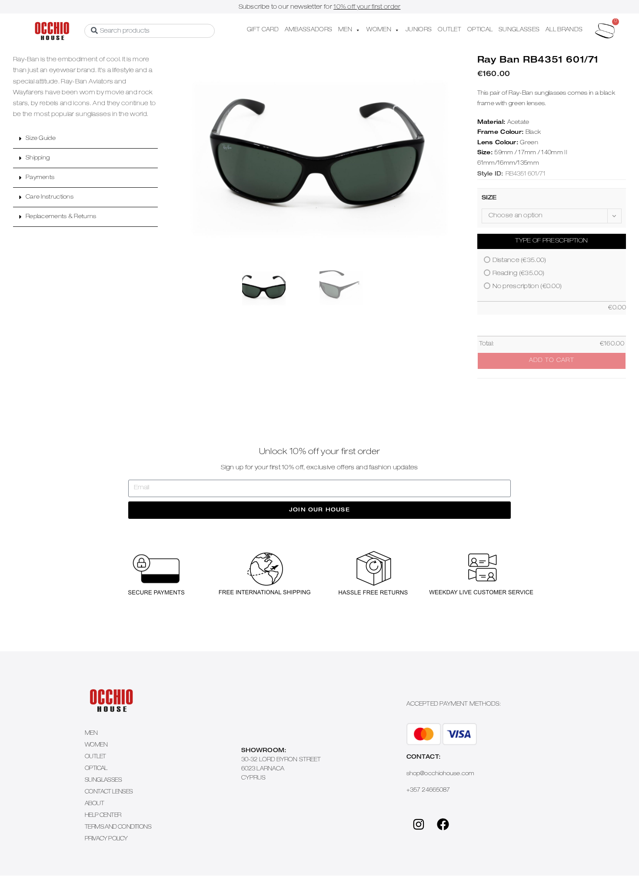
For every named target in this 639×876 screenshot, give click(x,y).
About (94, 804)
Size (489, 198)
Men (91, 734)
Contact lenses (109, 792)
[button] (85, 139)
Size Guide (41, 139)
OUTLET (449, 30)
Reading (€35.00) (519, 274)
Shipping (38, 158)
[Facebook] (443, 824)
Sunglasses (103, 780)
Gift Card (263, 30)
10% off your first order (366, 7)
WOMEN (378, 30)
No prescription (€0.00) (527, 287)
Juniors (419, 30)
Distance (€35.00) (519, 261)
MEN (345, 30)
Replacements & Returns (61, 217)
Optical (96, 769)
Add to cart (551, 361)
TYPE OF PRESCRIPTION (551, 241)
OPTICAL (480, 30)
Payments (40, 178)
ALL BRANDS (564, 30)
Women (96, 745)
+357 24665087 (428, 790)
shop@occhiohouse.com (440, 774)
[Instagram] (418, 824)
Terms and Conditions (118, 827)
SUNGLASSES (519, 30)
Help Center (103, 816)
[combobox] (149, 31)
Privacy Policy (106, 839)
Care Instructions (49, 197)
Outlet (95, 757)
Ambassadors (308, 30)
